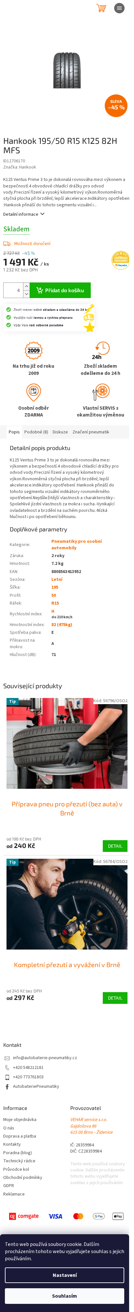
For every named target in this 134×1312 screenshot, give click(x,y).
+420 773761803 (28, 1077)
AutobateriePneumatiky (36, 1087)
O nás (8, 1128)
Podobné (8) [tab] (36, 432)
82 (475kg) (61, 625)
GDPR (8, 1186)
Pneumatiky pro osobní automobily (76, 544)
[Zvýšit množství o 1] (26, 286)
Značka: (19, 167)
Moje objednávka (19, 1120)
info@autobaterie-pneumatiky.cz (45, 1058)
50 (53, 595)
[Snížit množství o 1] (26, 294)
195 (54, 587)
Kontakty (12, 1144)
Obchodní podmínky (22, 1178)
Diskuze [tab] (60, 432)
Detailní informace (20, 214)
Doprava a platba (19, 1136)
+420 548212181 (28, 1068)
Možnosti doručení (32, 243)
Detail (115, 846)
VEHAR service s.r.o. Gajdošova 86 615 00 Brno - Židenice (91, 1126)
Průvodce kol (16, 1170)
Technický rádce (19, 1161)
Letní (56, 579)
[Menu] (119, 8)
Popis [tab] (14, 432)
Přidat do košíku (64, 290)
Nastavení (65, 1275)
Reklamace (14, 1194)
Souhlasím (64, 1296)
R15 (55, 603)
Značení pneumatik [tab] (91, 432)
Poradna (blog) (17, 1153)
